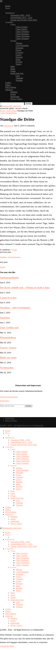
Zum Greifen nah (9, 327)
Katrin (13, 94)
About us (9, 90)
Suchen (28, 104)
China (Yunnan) (22, 38)
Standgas (5, 317)
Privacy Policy (16, 99)
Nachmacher (7, 367)
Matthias (13, 92)
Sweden (19, 62)
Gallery (8, 83)
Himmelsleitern (8, 337)
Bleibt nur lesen (8, 357)
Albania (19, 43)
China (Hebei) (21, 29)
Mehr (12, 646)
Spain (18, 59)
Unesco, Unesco (8, 347)
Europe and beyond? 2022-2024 (23, 20)
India (12, 66)
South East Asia (16, 73)
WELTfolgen (10, 87)
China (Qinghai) (22, 31)
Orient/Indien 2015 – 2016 (21, 18)
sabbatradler (9, 126)
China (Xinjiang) (23, 36)
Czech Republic (22, 45)
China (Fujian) (22, 27)
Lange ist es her (8, 297)
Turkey (18, 64)
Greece (18, 55)
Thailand (19, 78)
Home (7, 6)
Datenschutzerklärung (9, 397)
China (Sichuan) (22, 34)
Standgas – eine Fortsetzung (15, 307)
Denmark (19, 48)
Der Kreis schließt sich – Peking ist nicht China (25, 287)
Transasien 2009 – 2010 (20, 15)
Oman (12, 71)
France (18, 50)
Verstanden (4, 646)
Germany (19, 52)
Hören (7, 85)
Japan (12, 69)
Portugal (19, 57)
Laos (18, 76)
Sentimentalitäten (9, 277)
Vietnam (19, 80)
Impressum (14, 97)
